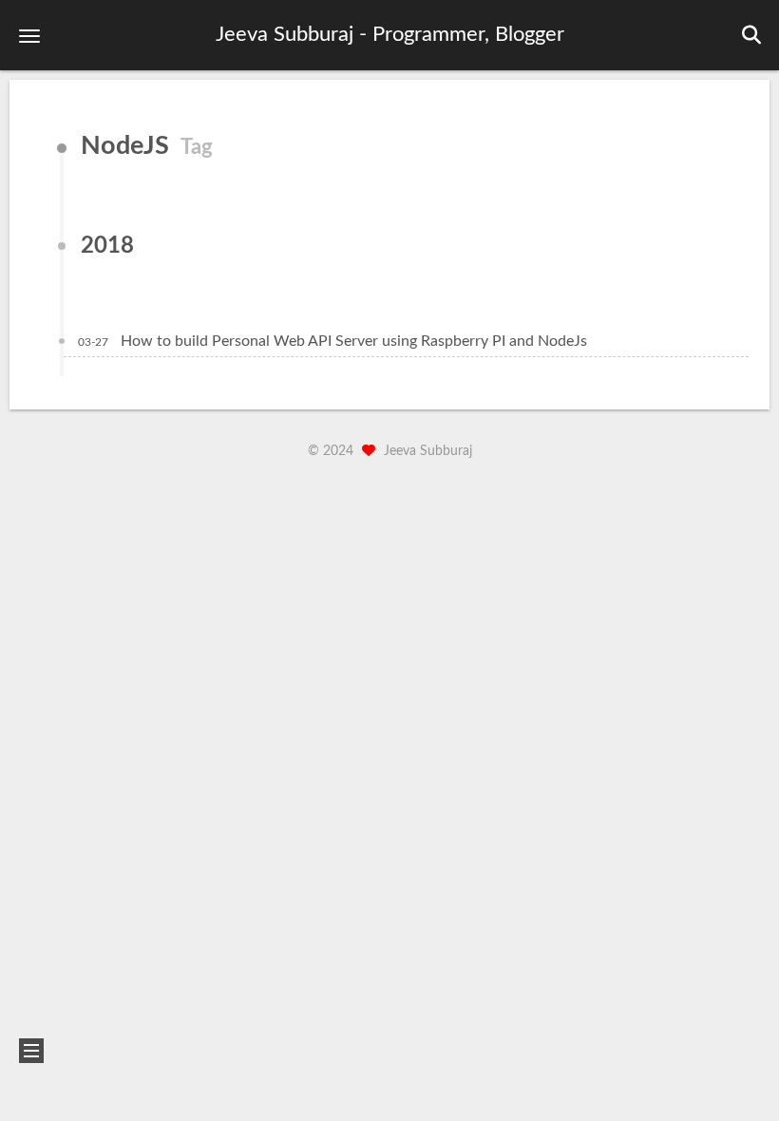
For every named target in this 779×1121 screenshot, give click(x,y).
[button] (29, 35)
